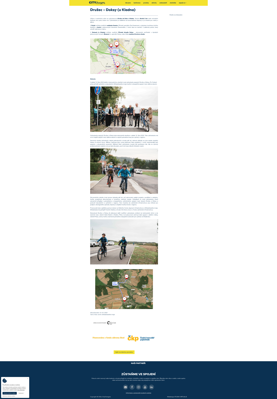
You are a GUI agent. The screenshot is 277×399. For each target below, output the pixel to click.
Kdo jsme (128, 3)
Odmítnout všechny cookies (9, 396)
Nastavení (21, 393)
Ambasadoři (163, 3)
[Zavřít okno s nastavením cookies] (27, 379)
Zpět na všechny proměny (124, 352)
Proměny (146, 3)
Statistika (173, 3)
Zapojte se (182, 3)
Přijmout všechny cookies (10, 393)
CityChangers (106, 396)
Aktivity (154, 3)
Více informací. (21, 390)
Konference (137, 3)
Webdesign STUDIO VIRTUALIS (177, 396)
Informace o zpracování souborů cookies (138, 393)
